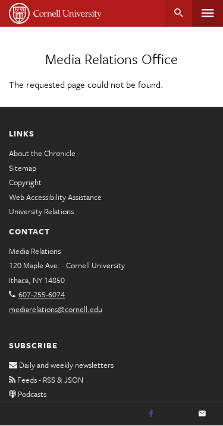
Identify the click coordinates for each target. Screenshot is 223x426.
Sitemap (22, 168)
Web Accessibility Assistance (55, 197)
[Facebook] (151, 414)
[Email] (202, 414)
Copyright (25, 182)
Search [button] (178, 13)
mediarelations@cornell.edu (55, 309)
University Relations (41, 211)
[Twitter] (177, 414)
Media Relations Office (111, 59)
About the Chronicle (42, 153)
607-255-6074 (41, 294)
